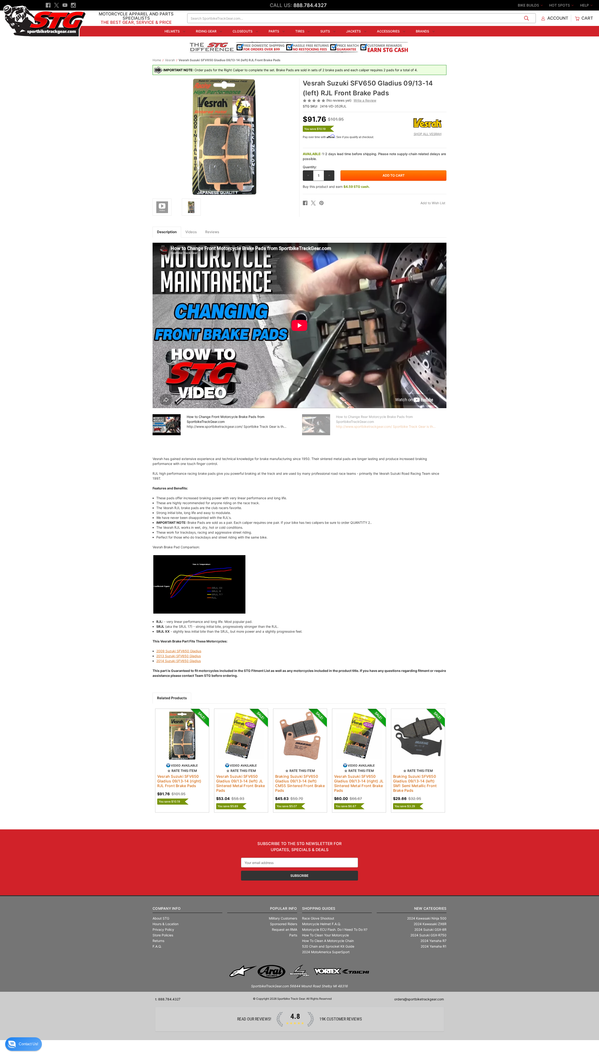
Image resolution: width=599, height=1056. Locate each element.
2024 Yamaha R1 (433, 946)
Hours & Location (166, 924)
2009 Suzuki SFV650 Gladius (178, 651)
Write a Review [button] (365, 100)
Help (585, 5)
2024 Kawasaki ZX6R (430, 924)
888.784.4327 (310, 5)
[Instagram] (73, 5)
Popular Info (283, 908)
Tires (300, 31)
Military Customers (283, 918)
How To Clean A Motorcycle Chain (328, 941)
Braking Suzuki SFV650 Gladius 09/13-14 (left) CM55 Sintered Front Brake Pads (300, 783)
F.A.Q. (157, 946)
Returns (158, 941)
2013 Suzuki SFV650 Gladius (178, 656)
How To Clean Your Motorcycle (325, 935)
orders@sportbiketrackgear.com (419, 999)
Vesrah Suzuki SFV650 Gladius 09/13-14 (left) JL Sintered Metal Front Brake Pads (240, 783)
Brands (423, 31)
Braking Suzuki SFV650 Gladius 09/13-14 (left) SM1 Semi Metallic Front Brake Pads (415, 783)
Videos (191, 232)
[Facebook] (48, 5)
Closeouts (243, 31)
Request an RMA (284, 929)
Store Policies (163, 935)
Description (167, 232)
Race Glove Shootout (318, 918)
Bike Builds (529, 5)
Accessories (389, 31)
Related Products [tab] (172, 698)
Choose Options (182, 740)
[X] (56, 5)
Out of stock (359, 740)
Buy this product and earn (336, 187)
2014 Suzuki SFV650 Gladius (178, 661)
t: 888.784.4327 (167, 999)
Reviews (212, 232)
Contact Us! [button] (28, 1044)
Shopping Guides (319, 908)
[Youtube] (64, 5)
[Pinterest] (321, 203)
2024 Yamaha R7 (433, 941)
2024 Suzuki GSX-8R (430, 929)
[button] (23, 1044)
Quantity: (310, 167)
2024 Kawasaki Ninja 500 (426, 918)
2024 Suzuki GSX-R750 (428, 935)
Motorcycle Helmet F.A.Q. (321, 924)
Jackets (354, 31)
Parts (274, 31)
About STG (161, 918)
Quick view (177, 731)
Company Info (167, 908)
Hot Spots (560, 5)
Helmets (172, 31)
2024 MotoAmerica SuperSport (326, 952)
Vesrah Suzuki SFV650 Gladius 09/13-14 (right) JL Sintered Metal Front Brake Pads (359, 783)
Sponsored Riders (283, 924)
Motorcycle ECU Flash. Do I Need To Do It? (334, 929)
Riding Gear (206, 31)
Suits (325, 31)
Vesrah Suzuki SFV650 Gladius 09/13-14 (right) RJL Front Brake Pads (179, 781)
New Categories (430, 908)
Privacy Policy (163, 929)
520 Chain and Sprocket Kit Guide (328, 946)
